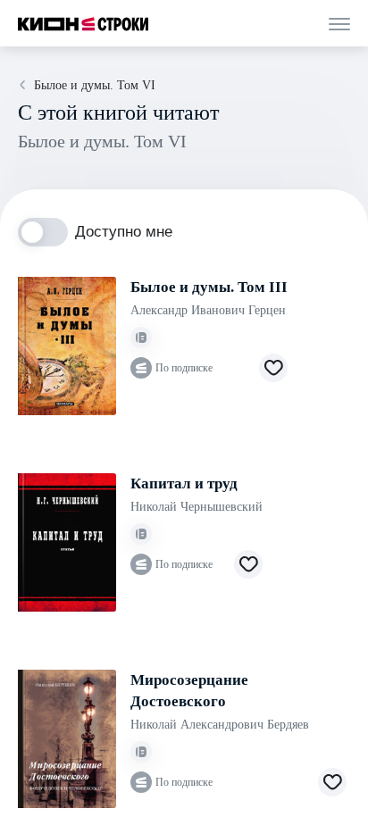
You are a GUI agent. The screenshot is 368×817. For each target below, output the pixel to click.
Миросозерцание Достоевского (189, 690)
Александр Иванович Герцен (208, 310)
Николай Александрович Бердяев (219, 724)
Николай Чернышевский (196, 506)
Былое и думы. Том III (209, 287)
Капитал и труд (184, 483)
